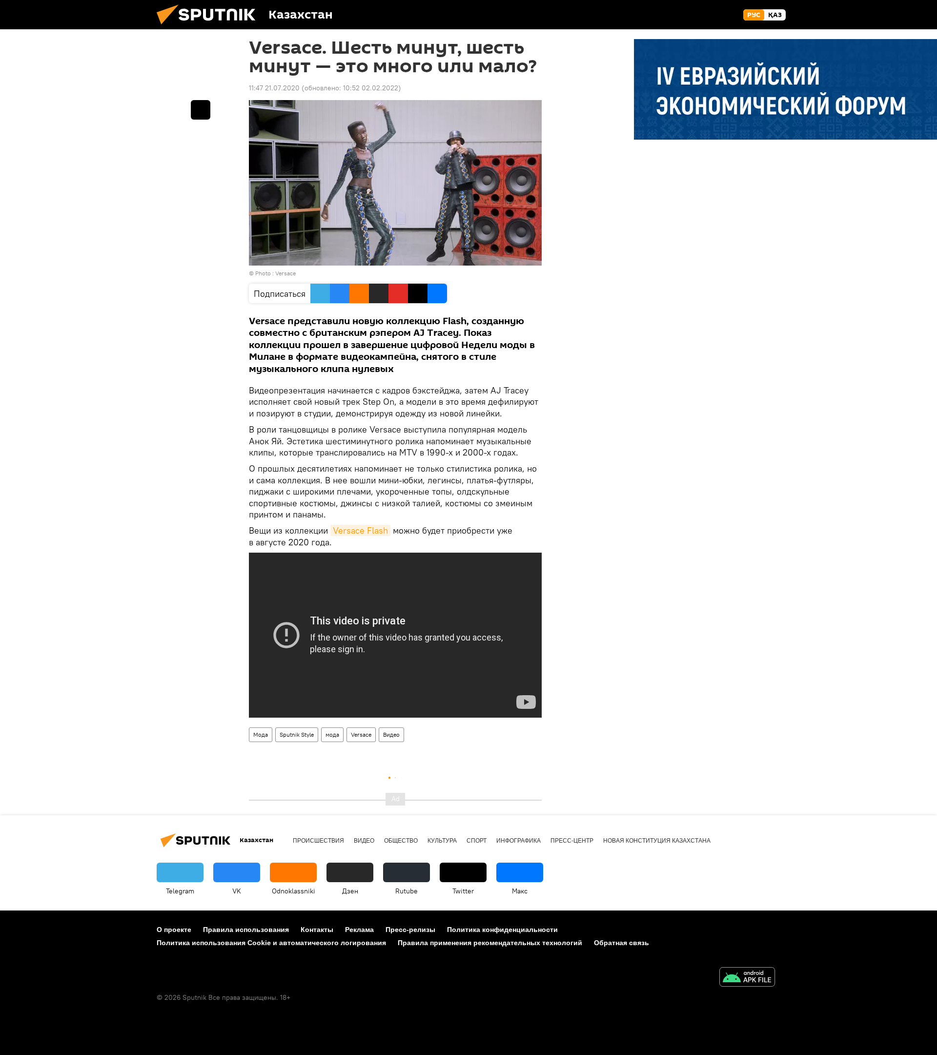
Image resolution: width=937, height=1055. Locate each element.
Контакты (317, 929)
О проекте (174, 929)
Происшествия (318, 840)
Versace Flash (360, 530)
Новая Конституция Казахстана (657, 840)
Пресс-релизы (410, 929)
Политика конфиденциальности (502, 929)
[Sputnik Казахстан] (209, 26)
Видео (391, 734)
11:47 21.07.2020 (274, 87)
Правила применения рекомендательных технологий (490, 943)
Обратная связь (621, 943)
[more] (200, 110)
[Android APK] (747, 978)
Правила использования (246, 929)
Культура (442, 840)
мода (332, 734)
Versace (361, 734)
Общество (401, 840)
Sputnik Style (297, 734)
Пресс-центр (571, 840)
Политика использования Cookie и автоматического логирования (271, 943)
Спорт (477, 840)
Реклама (359, 929)
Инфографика (518, 840)
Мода (260, 734)
